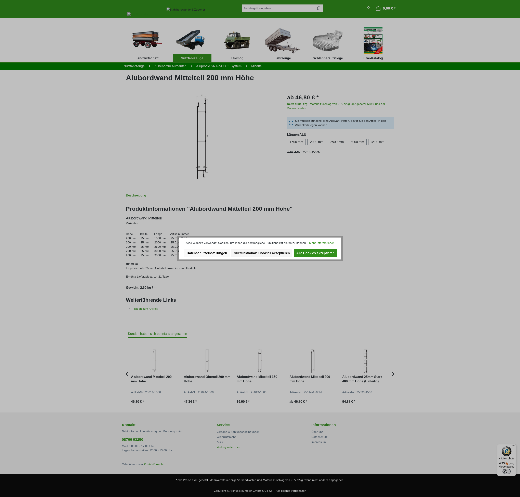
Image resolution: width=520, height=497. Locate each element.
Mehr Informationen (322, 242)
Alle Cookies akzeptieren (315, 253)
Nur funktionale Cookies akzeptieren (262, 253)
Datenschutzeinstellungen (207, 253)
